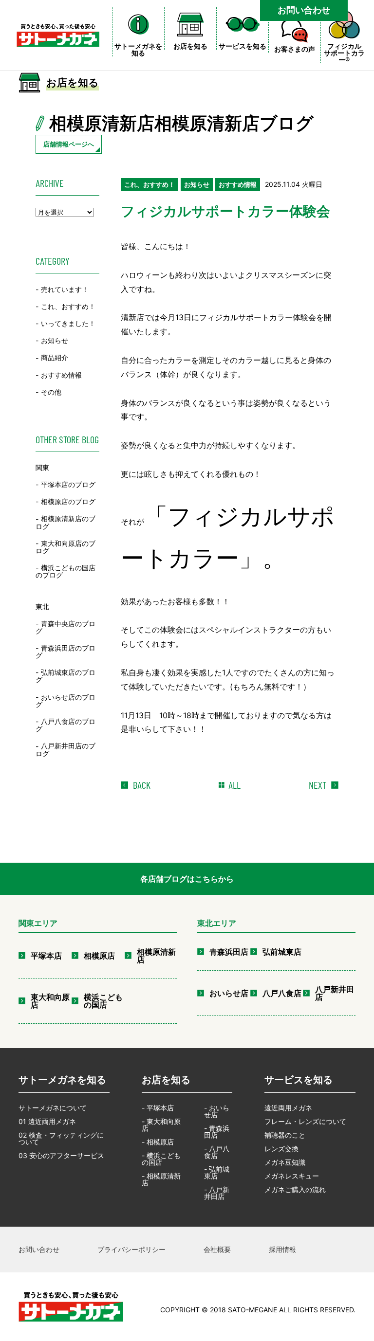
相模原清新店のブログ (65, 522)
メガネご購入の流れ (295, 1189)
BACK (141, 785)
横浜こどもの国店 (103, 1001)
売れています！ (65, 289)
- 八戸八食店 (216, 1152)
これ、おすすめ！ (68, 306)
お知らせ (54, 340)
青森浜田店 (228, 952)
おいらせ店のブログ (65, 700)
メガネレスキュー (291, 1176)
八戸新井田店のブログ (65, 750)
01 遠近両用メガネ (47, 1121)
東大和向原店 (50, 1001)
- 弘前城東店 (216, 1172)
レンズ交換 (281, 1148)
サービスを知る (298, 1080)
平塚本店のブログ (68, 484)
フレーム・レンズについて (305, 1121)
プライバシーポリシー (131, 1249)
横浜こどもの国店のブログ (65, 571)
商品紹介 (54, 358)
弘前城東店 (281, 952)
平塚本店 (46, 955)
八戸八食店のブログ (65, 725)
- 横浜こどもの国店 (161, 1158)
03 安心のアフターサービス (61, 1155)
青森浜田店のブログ (65, 651)
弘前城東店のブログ (65, 676)
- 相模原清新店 (161, 1179)
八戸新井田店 (334, 993)
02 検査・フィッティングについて (61, 1138)
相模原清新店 (156, 955)
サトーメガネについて (53, 1108)
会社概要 (217, 1249)
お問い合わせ (304, 10)
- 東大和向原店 (161, 1124)
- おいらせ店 (216, 1111)
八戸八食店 (281, 993)
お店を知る (166, 1080)
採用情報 (282, 1249)
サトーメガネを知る (62, 1080)
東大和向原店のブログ (65, 547)
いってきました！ (68, 323)
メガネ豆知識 (284, 1162)
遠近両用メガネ (288, 1108)
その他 (51, 392)
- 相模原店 (158, 1142)
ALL (234, 785)
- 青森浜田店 (216, 1131)
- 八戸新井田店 (216, 1192)
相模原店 (99, 955)
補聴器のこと (284, 1135)
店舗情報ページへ (68, 144)
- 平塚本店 (158, 1108)
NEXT (317, 785)
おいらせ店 (228, 993)
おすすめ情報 (61, 375)
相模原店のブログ (68, 501)
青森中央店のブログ (65, 627)
